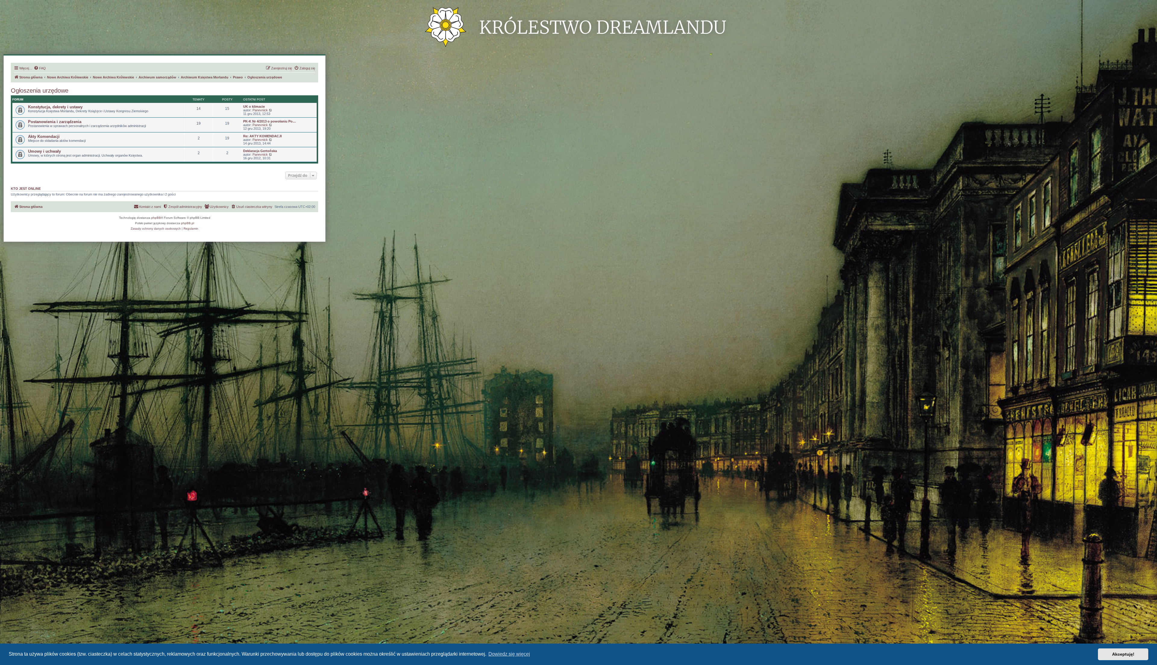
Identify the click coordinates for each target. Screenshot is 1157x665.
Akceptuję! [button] (1123, 654)
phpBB (156, 217)
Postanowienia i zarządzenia (54, 121)
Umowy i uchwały (44, 151)
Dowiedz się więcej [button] (509, 654)
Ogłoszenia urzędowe (39, 90)
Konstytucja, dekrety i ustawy (55, 107)
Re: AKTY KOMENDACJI (262, 136)
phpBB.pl (187, 223)
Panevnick (260, 110)
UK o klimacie (254, 106)
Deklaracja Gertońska (260, 151)
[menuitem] (40, 68)
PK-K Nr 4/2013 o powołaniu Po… (269, 121)
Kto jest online (26, 188)
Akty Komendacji (44, 136)
